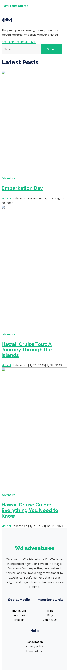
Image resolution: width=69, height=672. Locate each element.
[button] (60, 6)
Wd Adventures (16, 6)
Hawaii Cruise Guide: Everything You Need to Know (30, 510)
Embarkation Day (22, 188)
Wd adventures (34, 548)
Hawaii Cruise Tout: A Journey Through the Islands (27, 349)
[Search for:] (21, 49)
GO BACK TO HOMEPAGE (19, 42)
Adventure (8, 178)
